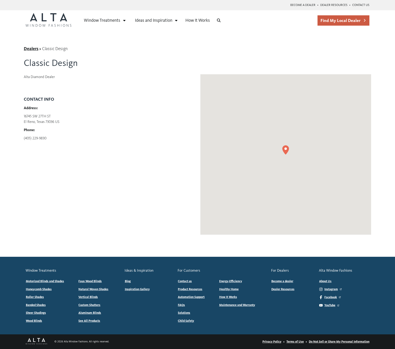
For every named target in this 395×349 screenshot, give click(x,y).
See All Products (89, 321)
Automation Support (191, 297)
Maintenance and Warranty (237, 305)
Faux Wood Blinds (90, 281)
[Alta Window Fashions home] (48, 20)
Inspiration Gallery (137, 289)
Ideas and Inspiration (153, 20)
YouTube (329, 305)
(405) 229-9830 (35, 138)
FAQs (181, 305)
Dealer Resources (333, 5)
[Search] (219, 20)
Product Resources (190, 289)
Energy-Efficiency (230, 281)
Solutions (184, 313)
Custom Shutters (89, 305)
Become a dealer (302, 5)
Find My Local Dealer (340, 20)
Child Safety (186, 321)
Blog (128, 281)
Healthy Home (229, 289)
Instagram (331, 289)
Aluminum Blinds (89, 313)
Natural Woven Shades (93, 289)
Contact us (360, 5)
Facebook (330, 297)
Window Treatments (102, 20)
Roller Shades (35, 297)
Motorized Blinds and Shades (45, 281)
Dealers (31, 48)
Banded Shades (36, 305)
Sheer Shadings (36, 313)
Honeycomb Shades (39, 289)
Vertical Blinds (88, 297)
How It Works (197, 20)
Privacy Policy (271, 342)
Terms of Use (295, 342)
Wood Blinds (34, 321)
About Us (325, 281)
